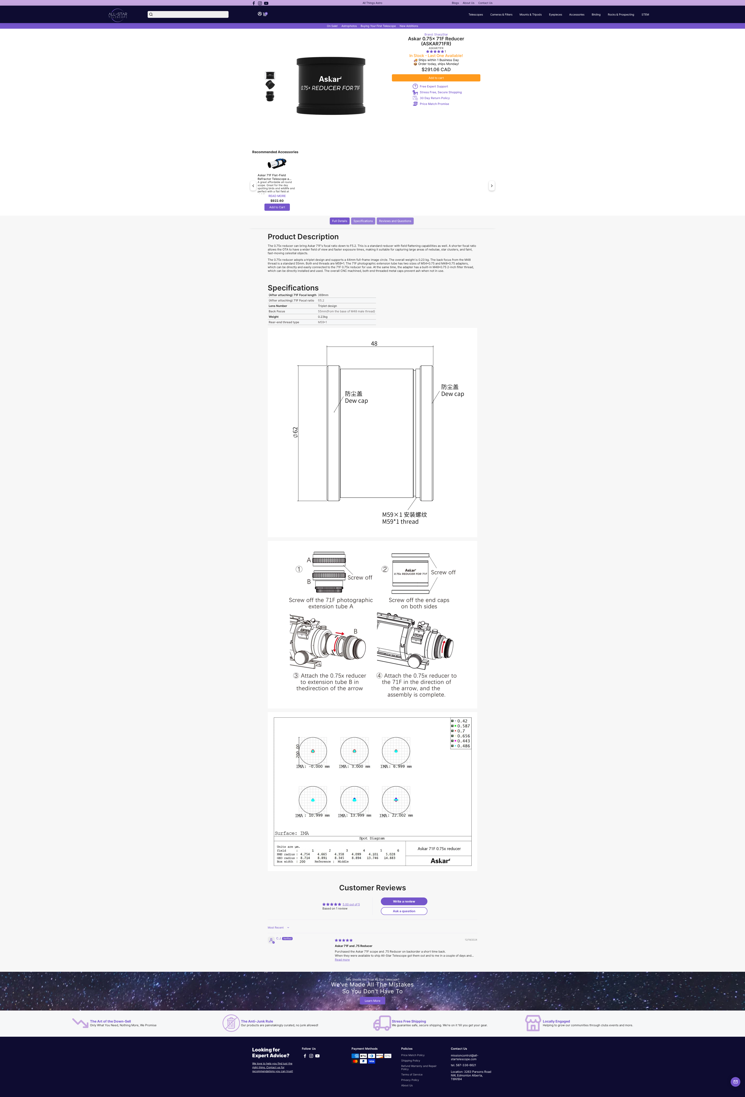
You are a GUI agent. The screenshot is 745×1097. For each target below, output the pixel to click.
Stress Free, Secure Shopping (441, 92)
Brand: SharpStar (436, 34)
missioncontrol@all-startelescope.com (464, 1057)
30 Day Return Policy (435, 98)
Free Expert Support (434, 86)
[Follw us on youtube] (266, 3)
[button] (435, 51)
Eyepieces (555, 14)
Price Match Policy (413, 1055)
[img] (344, 940)
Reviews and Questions (395, 221)
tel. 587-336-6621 (463, 1065)
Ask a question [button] (404, 911)
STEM (645, 14)
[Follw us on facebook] (253, 3)
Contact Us (485, 2)
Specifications (363, 221)
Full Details (339, 221)
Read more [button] (342, 959)
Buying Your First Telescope (378, 26)
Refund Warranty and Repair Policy (419, 1067)
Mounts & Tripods (531, 14)
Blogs (455, 2)
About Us (468, 2)
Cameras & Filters (501, 14)
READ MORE (277, 196)
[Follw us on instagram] (260, 3)
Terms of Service (412, 1074)
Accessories (576, 14)
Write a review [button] (404, 901)
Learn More (372, 1000)
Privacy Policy (410, 1079)
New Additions (409, 26)
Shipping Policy (410, 1060)
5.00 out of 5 (351, 904)
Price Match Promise (434, 104)
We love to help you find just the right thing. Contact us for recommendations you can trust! (272, 1067)
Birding (596, 14)
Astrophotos (349, 26)
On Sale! (332, 26)
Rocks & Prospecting (621, 14)
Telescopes (476, 14)
